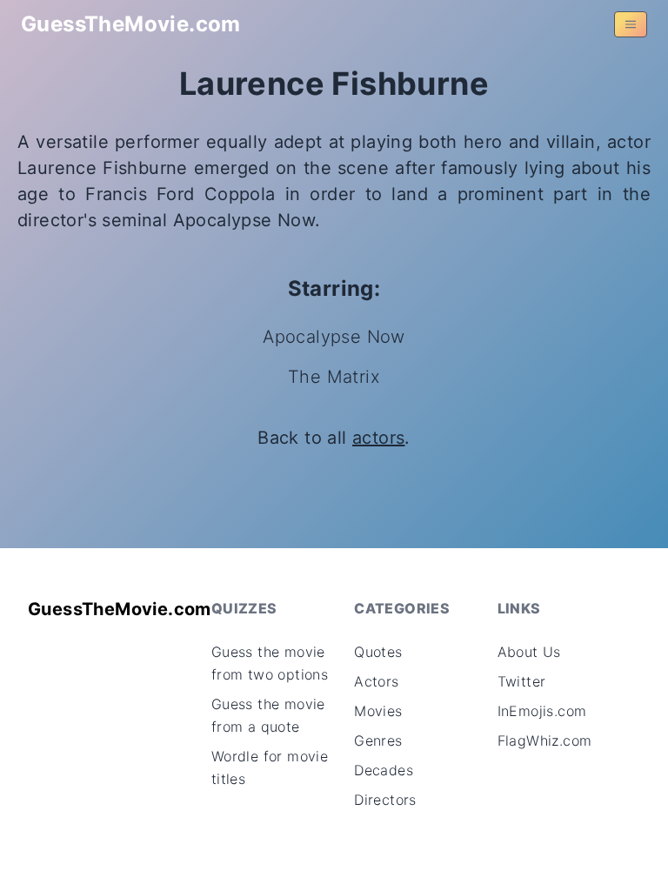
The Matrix (334, 376)
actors (378, 437)
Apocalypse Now (334, 336)
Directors (385, 799)
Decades (383, 770)
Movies (378, 711)
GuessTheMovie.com (131, 24)
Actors (376, 681)
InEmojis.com (542, 711)
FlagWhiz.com (545, 740)
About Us (529, 651)
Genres (378, 740)
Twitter (522, 681)
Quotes (378, 651)
